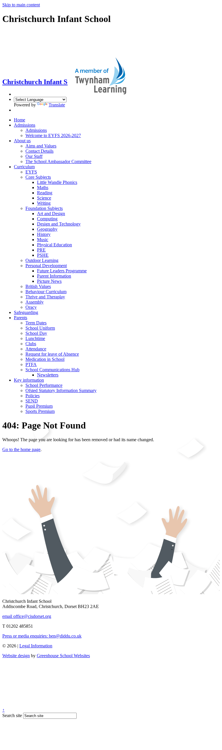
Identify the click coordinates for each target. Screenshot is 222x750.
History (44, 234)
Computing (47, 218)
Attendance (35, 348)
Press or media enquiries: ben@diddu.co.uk (42, 635)
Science (44, 197)
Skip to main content (21, 4)
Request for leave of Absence (52, 354)
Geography (47, 229)
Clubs (30, 343)
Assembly (34, 302)
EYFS (31, 171)
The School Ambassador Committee (58, 161)
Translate (57, 104)
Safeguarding (26, 312)
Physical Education (54, 244)
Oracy (31, 307)
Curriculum (24, 166)
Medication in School (44, 359)
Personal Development (46, 265)
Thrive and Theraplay (45, 296)
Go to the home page (21, 449)
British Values (38, 286)
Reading (44, 192)
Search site (12, 715)
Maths (42, 187)
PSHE (43, 255)
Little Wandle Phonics (57, 182)
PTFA (31, 364)
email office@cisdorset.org (26, 616)
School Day (36, 333)
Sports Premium (40, 411)
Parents (20, 317)
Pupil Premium (39, 406)
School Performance (43, 385)
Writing (44, 203)
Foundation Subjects (44, 208)
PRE (41, 249)
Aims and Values (40, 145)
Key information (29, 380)
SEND (31, 400)
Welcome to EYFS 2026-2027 (53, 135)
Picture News (49, 281)
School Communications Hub (52, 369)
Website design (16, 655)
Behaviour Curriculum (45, 291)
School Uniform (40, 328)
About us (22, 140)
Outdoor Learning (41, 260)
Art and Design (51, 213)
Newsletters (47, 374)
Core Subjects (38, 177)
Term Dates (36, 322)
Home (19, 119)
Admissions (24, 125)
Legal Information (35, 645)
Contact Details (39, 151)
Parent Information (54, 276)
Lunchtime (35, 338)
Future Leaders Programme (62, 270)
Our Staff (33, 156)
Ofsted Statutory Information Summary (61, 390)
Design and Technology (59, 223)
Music (42, 239)
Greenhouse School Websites (63, 655)
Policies (32, 395)
